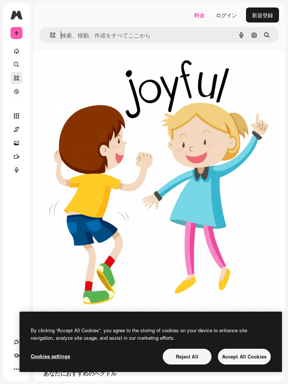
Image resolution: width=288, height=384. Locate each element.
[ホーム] (16, 51)
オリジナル (92, 67)
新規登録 (262, 15)
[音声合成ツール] (16, 170)
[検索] (16, 64)
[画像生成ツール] (16, 143)
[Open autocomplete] (49, 35)
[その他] (16, 369)
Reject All (187, 356)
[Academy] (16, 356)
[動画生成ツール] (16, 156)
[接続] (16, 342)
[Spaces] (16, 129)
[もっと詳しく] (16, 92)
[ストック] (16, 78)
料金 (199, 15)
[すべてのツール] (16, 116)
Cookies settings (50, 356)
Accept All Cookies (244, 356)
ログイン (226, 15)
